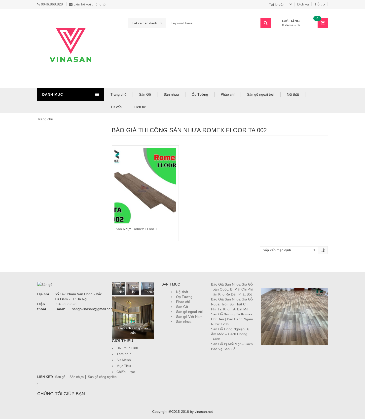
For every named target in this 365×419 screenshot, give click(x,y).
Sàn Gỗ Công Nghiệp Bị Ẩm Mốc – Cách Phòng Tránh (230, 334)
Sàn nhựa (171, 94)
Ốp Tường (200, 94)
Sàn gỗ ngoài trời (260, 94)
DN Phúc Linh (127, 348)
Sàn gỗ (60, 377)
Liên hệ (140, 107)
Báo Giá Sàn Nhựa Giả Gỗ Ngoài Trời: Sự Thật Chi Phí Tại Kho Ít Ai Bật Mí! (232, 304)
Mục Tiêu (123, 366)
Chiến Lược (125, 372)
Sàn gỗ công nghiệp (102, 377)
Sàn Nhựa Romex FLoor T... (138, 229)
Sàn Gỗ (145, 94)
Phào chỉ (227, 94)
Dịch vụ (303, 4)
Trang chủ (118, 94)
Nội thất (293, 94)
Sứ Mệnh (123, 360)
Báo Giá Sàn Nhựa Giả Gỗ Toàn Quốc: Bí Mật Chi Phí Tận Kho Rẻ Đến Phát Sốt (232, 289)
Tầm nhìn (124, 354)
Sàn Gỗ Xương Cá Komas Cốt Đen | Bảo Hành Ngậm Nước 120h (232, 319)
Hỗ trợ (320, 4)
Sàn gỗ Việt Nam (189, 317)
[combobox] (147, 23)
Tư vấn (116, 107)
